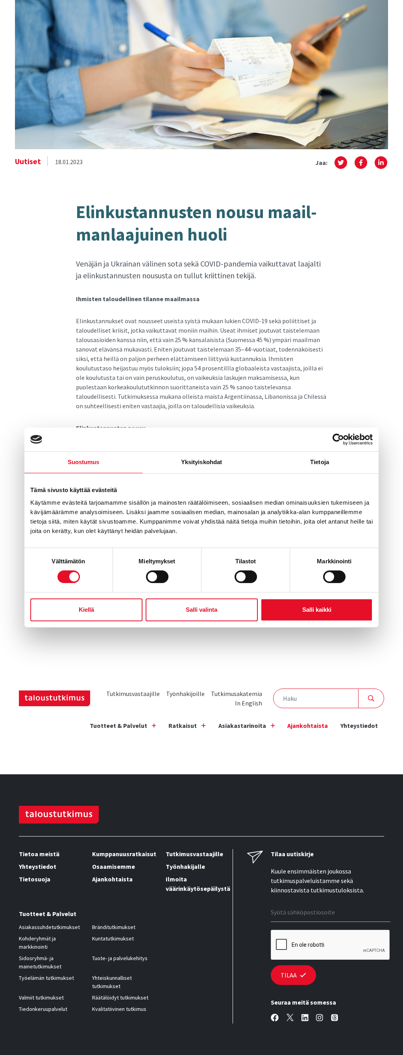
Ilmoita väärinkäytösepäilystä (196, 883)
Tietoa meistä (39, 854)
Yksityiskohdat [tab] (201, 462)
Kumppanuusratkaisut (122, 854)
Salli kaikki (316, 609)
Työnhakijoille (185, 694)
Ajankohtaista (307, 725)
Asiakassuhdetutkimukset (49, 927)
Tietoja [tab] (319, 462)
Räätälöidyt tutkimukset (120, 997)
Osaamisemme (113, 866)
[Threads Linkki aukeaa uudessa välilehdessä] (334, 1018)
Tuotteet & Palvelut (118, 725)
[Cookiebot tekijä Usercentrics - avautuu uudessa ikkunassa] (338, 439)
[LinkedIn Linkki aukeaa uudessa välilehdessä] (305, 1018)
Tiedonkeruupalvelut (43, 1008)
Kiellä (86, 609)
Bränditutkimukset (113, 927)
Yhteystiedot (359, 725)
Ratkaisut (182, 725)
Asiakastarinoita (242, 725)
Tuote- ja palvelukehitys (120, 958)
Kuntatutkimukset (113, 938)
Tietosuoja (34, 879)
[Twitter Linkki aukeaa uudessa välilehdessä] (290, 1018)
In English (248, 703)
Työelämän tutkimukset (46, 977)
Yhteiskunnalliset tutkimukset (112, 982)
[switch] (157, 576)
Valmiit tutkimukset (41, 997)
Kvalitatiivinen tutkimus (119, 1008)
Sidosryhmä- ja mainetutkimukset (40, 962)
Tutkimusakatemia (236, 694)
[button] (341, 162)
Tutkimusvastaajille (133, 694)
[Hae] (371, 698)
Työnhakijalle (185, 866)
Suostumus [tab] (84, 462)
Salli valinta (201, 609)
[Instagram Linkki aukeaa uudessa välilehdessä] (319, 1018)
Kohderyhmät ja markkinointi (37, 942)
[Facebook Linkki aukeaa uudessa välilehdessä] (275, 1018)
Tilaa (289, 975)
